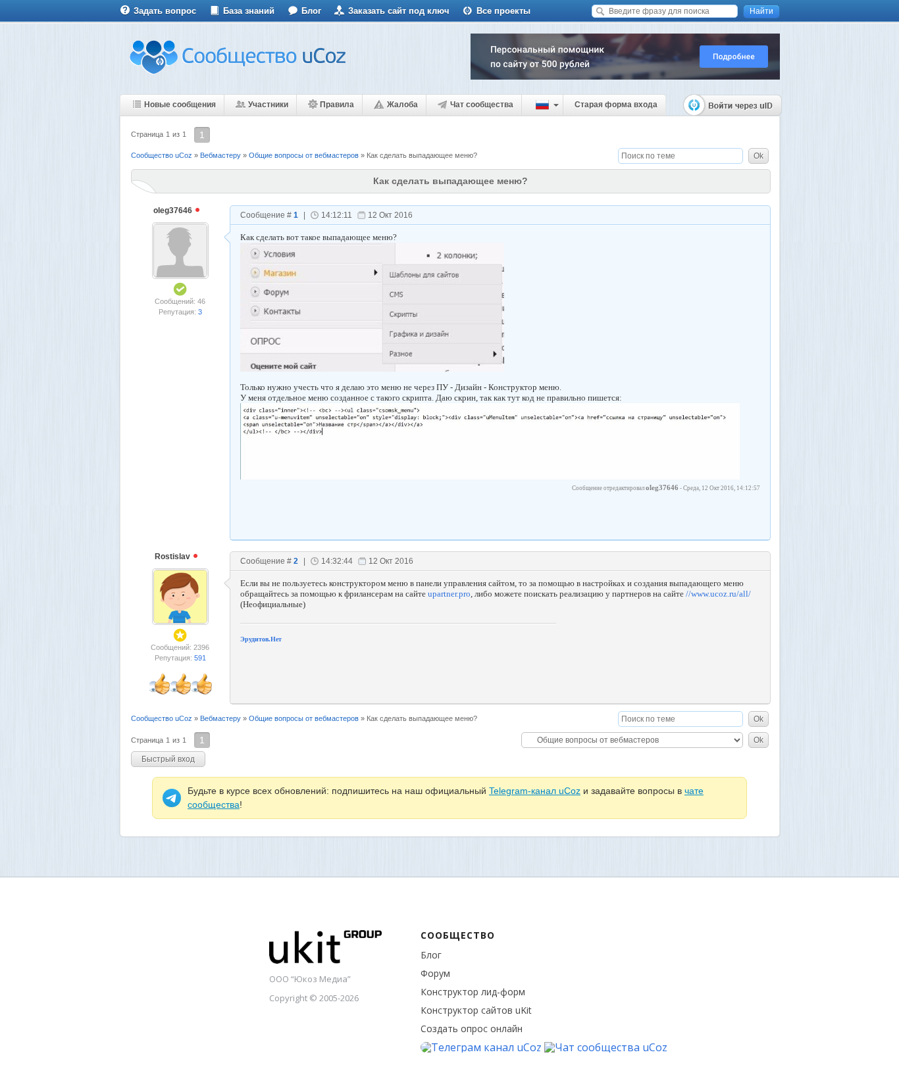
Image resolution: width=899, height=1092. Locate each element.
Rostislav (173, 556)
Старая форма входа (616, 104)
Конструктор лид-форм (473, 991)
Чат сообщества (481, 104)
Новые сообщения (180, 104)
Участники (268, 104)
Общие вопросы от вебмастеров (304, 155)
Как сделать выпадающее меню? (422, 155)
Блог (311, 11)
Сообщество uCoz (161, 155)
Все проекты (503, 11)
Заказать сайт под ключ (399, 11)
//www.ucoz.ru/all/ (718, 594)
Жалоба (402, 104)
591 (200, 658)
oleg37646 (173, 210)
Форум (435, 973)
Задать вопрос (165, 11)
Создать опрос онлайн (472, 1028)
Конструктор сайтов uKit (476, 1010)
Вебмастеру (220, 155)
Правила (337, 104)
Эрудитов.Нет (261, 639)
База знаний (248, 11)
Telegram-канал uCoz (534, 790)
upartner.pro (449, 594)
